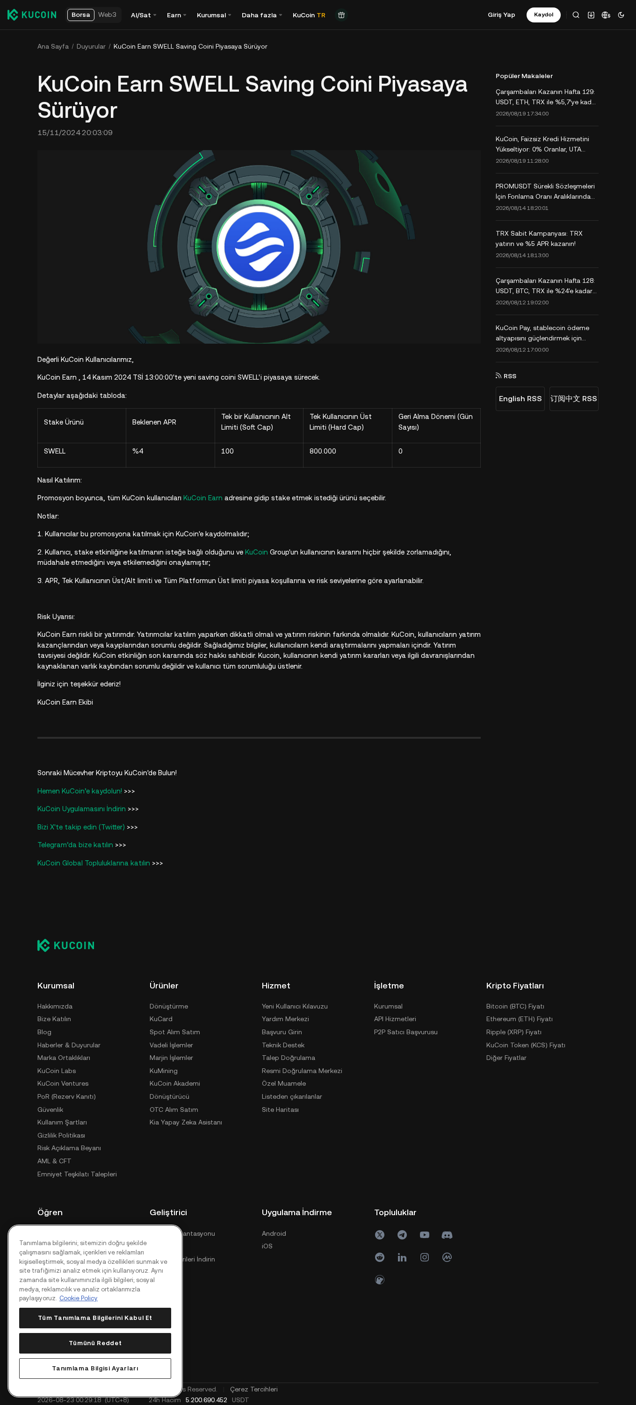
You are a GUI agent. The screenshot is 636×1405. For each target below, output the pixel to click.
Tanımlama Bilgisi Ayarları (95, 1368)
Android (274, 1233)
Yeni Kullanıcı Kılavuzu (295, 1006)
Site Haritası (280, 1109)
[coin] (379, 1279)
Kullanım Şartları (62, 1122)
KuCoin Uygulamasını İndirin (82, 809)
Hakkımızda (54, 1006)
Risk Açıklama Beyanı (69, 1148)
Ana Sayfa (53, 46)
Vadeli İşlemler (171, 1045)
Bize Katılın (54, 1019)
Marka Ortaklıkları (63, 1057)
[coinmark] (447, 1257)
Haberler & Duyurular (69, 1045)
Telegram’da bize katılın (75, 845)
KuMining (164, 1070)
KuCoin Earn (203, 498)
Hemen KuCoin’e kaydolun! (79, 791)
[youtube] (424, 1234)
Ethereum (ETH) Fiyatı (519, 1019)
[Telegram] (402, 1234)
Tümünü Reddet (95, 1343)
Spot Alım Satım (175, 1032)
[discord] (447, 1234)
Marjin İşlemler (171, 1057)
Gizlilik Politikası (61, 1135)
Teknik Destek (283, 1045)
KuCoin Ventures (62, 1083)
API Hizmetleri (395, 1019)
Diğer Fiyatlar (506, 1057)
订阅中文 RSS (573, 398)
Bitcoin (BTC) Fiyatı (515, 1006)
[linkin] (402, 1257)
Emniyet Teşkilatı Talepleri (77, 1174)
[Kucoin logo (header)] (31, 14)
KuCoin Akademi (175, 1083)
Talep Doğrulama (288, 1057)
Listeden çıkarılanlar (292, 1096)
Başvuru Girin (282, 1032)
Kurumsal (388, 1006)
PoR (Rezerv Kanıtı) (66, 1096)
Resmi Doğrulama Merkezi (302, 1070)
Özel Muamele (284, 1083)
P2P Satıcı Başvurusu (406, 1032)
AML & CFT (54, 1161)
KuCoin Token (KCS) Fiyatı (525, 1045)
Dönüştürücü (169, 1096)
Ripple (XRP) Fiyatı (514, 1032)
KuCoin (256, 552)
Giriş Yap (501, 14)
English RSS (520, 398)
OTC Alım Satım (174, 1109)
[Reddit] (379, 1257)
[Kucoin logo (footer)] (70, 945)
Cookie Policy (78, 1298)
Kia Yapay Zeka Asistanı (186, 1122)
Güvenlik (50, 1109)
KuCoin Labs (56, 1070)
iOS (267, 1246)
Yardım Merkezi (285, 1019)
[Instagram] (424, 1257)
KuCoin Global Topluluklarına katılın (93, 863)
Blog (44, 1032)
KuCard (161, 1019)
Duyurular (91, 46)
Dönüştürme (169, 1006)
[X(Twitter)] (379, 1234)
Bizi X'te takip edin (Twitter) (81, 827)
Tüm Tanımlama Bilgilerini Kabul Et (95, 1317)
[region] (95, 1311)
